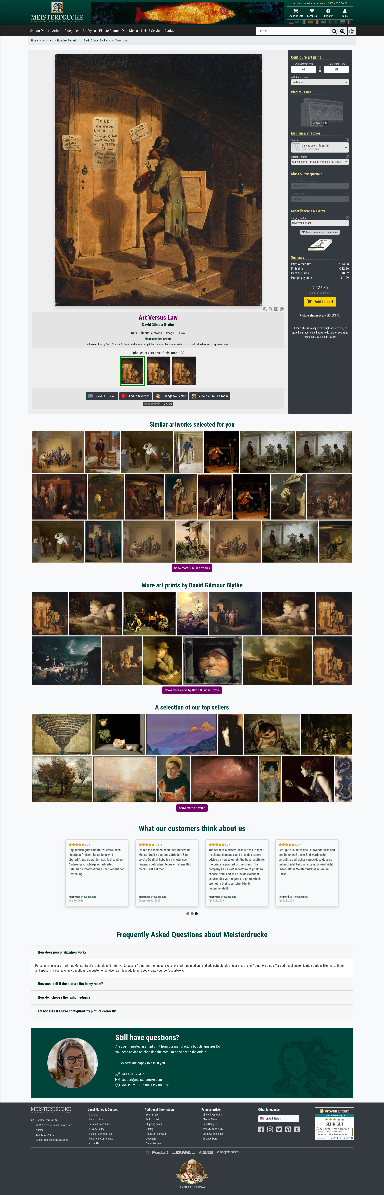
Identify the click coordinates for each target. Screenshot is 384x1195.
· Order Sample (153, 1143)
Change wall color (173, 396)
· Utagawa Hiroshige (212, 1134)
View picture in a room (212, 396)
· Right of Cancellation (100, 1134)
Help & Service (151, 31)
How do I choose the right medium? (64, 997)
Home (34, 40)
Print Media (130, 31)
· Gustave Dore (209, 1138)
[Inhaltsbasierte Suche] (342, 31)
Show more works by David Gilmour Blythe (192, 690)
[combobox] (320, 82)
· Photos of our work (155, 1134)
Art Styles (89, 31)
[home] (31, 31)
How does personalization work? (62, 952)
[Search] (334, 31)
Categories (71, 31)
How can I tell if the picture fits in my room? (70, 983)
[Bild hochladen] (352, 31)
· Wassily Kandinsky (212, 1129)
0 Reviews (166, 404)
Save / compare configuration (321, 232)
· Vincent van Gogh (211, 1114)
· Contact (93, 1114)
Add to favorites (137, 396)
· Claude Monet (209, 1119)
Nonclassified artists (68, 40)
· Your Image (152, 1114)
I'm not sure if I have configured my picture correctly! (77, 1011)
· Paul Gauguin (209, 1124)
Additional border (299, 77)
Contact (169, 31)
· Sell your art (152, 1119)
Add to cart (322, 301)
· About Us (93, 1143)
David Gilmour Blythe (95, 40)
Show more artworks (192, 808)
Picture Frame (109, 31)
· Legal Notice (95, 1119)
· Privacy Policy (96, 1129)
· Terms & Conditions (99, 1124)
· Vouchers (150, 1138)
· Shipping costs (153, 1124)
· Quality (149, 1129)
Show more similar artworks (192, 568)
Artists (56, 31)
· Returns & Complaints (100, 1138)
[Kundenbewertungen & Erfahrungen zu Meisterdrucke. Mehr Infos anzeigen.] (334, 1123)
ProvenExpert (78, 897)
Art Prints (42, 31)
